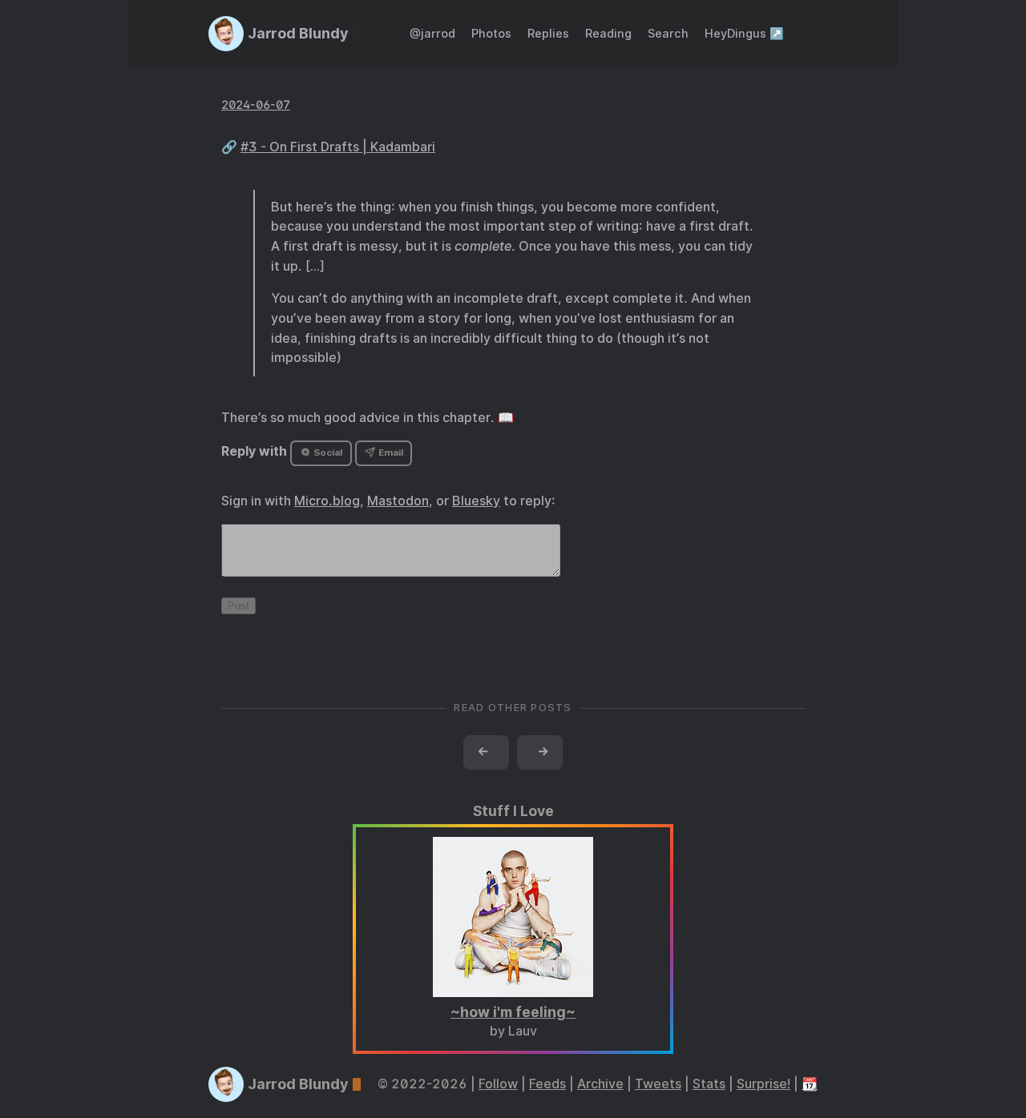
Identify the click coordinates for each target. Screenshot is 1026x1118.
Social (326, 452)
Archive (600, 1084)
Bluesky (476, 501)
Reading (608, 33)
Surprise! (763, 1084)
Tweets (658, 1084)
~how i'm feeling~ (513, 1011)
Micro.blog (327, 501)
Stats (709, 1084)
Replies (548, 33)
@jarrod (432, 33)
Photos (491, 33)
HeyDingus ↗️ (744, 33)
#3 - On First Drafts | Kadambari (337, 147)
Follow (498, 1084)
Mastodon (398, 501)
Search (668, 33)
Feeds (547, 1084)
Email (389, 452)
